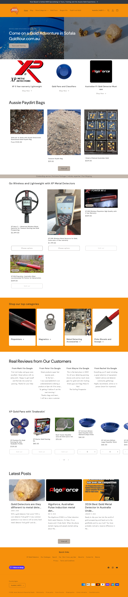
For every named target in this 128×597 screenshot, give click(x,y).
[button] (41, 10)
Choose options (27, 248)
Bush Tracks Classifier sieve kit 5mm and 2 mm (64, 436)
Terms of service (59, 592)
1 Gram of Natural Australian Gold (97, 158)
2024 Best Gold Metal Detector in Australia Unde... (98, 507)
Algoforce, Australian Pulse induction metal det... (61, 507)
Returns (97, 557)
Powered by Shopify (29, 592)
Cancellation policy (94, 592)
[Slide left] (59, 460)
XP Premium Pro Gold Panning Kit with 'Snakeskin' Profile (17, 442)
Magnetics (44, 339)
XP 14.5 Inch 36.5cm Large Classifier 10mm (109, 441)
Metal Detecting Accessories (74, 340)
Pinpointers (16, 339)
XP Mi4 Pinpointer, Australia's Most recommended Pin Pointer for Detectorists (26, 277)
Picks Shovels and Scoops (102, 340)
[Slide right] (68, 460)
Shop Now (26, 91)
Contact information (81, 592)
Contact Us (89, 557)
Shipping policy (70, 592)
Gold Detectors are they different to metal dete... (26, 506)
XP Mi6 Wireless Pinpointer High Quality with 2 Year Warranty (101, 212)
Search (54, 557)
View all (64, 168)
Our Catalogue (45, 557)
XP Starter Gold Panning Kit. (41, 440)
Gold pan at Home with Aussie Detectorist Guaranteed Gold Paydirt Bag (26, 138)
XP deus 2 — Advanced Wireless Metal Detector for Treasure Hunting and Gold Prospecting (25, 228)
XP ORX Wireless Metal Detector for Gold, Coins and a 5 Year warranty (63, 239)
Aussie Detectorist (19, 592)
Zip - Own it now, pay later (67, 557)
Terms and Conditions (67, 561)
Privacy (56, 561)
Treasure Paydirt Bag (55, 158)
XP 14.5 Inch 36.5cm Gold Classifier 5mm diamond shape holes (86, 432)
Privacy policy (49, 592)
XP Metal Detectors (33, 557)
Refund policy (40, 592)
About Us (81, 557)
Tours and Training (19, 46)
